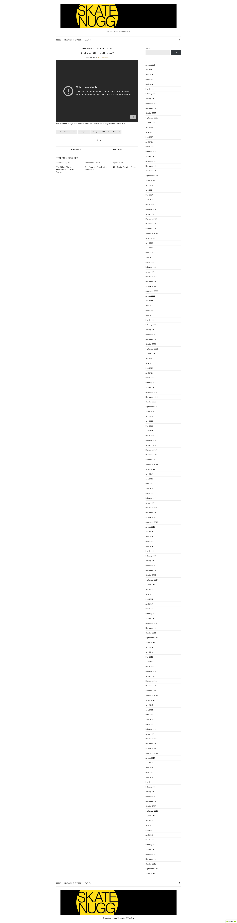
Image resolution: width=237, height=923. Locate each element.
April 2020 (149, 431)
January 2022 (151, 330)
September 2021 (152, 349)
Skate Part (100, 48)
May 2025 (149, 137)
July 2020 (149, 416)
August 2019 (150, 469)
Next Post (117, 149)
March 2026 (150, 89)
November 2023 (152, 224)
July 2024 (149, 185)
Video (109, 48)
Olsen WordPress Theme (113, 918)
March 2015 (150, 724)
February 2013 (151, 845)
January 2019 (151, 503)
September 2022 (152, 291)
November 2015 (152, 686)
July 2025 (149, 127)
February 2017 (151, 614)
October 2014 (151, 748)
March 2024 (150, 204)
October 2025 (151, 113)
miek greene (84, 132)
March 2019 (150, 493)
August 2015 (150, 700)
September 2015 (152, 695)
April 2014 (149, 777)
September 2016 (152, 638)
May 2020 (149, 426)
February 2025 (151, 152)
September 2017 (152, 580)
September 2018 (152, 522)
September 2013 (152, 811)
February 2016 (151, 671)
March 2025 (150, 147)
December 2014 (151, 739)
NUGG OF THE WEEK (72, 40)
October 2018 (151, 517)
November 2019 (152, 455)
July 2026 (149, 70)
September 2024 (152, 176)
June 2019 (149, 479)
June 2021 (149, 363)
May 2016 (149, 657)
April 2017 (149, 604)
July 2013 (149, 821)
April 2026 (149, 84)
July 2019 (149, 474)
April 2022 (149, 315)
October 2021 (151, 344)
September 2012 (152, 869)
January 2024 (151, 214)
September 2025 (152, 118)
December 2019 (151, 450)
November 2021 (152, 339)
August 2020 (150, 411)
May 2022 (149, 310)
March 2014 (150, 782)
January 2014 (151, 792)
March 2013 (150, 840)
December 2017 (151, 565)
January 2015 (151, 734)
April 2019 (149, 488)
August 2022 (150, 296)
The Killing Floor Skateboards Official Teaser (65, 169)
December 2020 (151, 392)
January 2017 (151, 618)
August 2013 (150, 816)
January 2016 (151, 676)
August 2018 (150, 527)
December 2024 (151, 161)
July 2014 (149, 763)
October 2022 (151, 286)
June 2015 (149, 710)
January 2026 (151, 99)
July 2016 (149, 647)
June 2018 (149, 537)
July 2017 (149, 590)
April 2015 (149, 719)
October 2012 (151, 864)
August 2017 (150, 585)
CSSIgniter (129, 918)
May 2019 (149, 484)
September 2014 (152, 753)
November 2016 (152, 628)
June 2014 (149, 768)
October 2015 (151, 691)
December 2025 (151, 103)
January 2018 (151, 561)
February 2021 (151, 383)
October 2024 (151, 171)
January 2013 (151, 849)
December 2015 (151, 681)
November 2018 (152, 513)
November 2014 (152, 744)
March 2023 (150, 262)
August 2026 (150, 65)
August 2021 (150, 354)
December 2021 (151, 334)
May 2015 (149, 715)
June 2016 (149, 652)
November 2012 (152, 859)
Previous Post (76, 149)
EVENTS (88, 40)
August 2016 (150, 642)
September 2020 (152, 407)
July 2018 (149, 532)
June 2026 (149, 75)
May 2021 (149, 368)
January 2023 (151, 272)
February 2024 (151, 209)
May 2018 (149, 541)
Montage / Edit (88, 48)
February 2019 (151, 498)
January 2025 (151, 156)
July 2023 (149, 243)
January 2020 (151, 445)
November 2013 (152, 801)
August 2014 (150, 758)
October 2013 (151, 806)
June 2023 (149, 248)
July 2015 (149, 705)
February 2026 (151, 94)
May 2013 (149, 830)
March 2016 (150, 667)
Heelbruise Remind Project (125, 167)
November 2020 (152, 397)
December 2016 (151, 623)
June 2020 (149, 421)
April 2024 (149, 200)
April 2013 (149, 835)
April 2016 (149, 662)
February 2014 (151, 787)
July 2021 (149, 358)
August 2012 (150, 873)
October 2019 (151, 460)
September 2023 (152, 233)
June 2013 (149, 825)
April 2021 (149, 373)
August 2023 (150, 238)
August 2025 (150, 123)
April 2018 (149, 546)
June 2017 (149, 594)
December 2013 (151, 796)
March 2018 (150, 551)
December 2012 (151, 854)
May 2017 (149, 599)
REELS (58, 40)
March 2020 (150, 436)
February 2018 (151, 556)
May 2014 (149, 772)
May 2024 (149, 195)
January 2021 (151, 387)
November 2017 (152, 570)
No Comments (103, 58)
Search (148, 48)
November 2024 (152, 166)
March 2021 (150, 378)
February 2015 (151, 729)
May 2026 (149, 79)
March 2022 (150, 320)
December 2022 (151, 277)
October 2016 (151, 633)
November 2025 (152, 108)
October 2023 (151, 229)
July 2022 (149, 301)
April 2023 (149, 257)
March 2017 (150, 609)
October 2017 (151, 575)
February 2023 (151, 267)
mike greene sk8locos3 (100, 132)
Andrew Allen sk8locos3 (66, 132)
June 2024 (149, 190)
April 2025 (149, 142)
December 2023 (151, 219)
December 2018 (151, 508)
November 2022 (152, 281)
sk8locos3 (116, 132)
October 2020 (151, 402)
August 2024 (150, 180)
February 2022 (151, 325)
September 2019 (152, 464)
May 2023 (149, 253)
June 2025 (149, 132)
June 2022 (149, 306)
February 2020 (151, 440)
